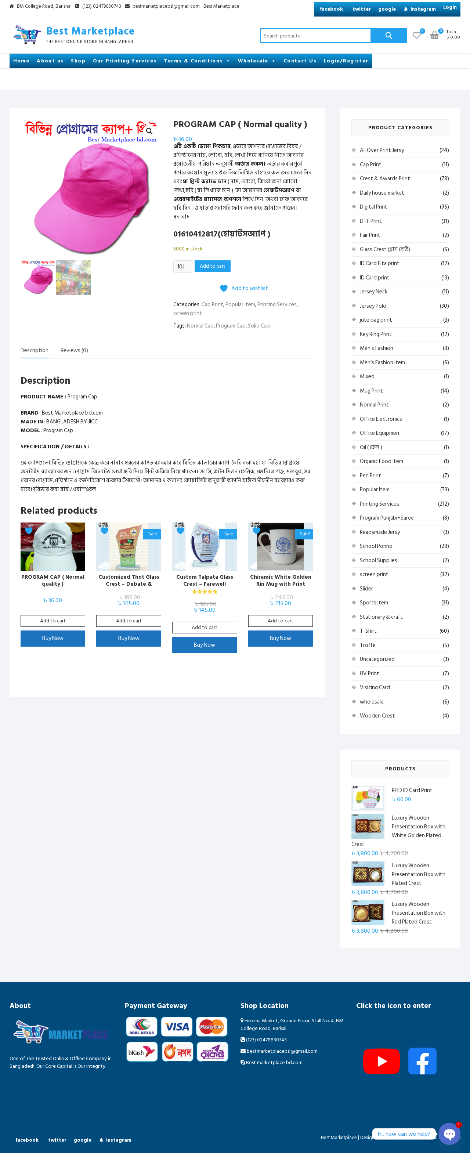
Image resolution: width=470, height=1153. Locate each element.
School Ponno (376, 546)
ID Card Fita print (380, 263)
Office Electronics (381, 419)
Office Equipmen (379, 433)
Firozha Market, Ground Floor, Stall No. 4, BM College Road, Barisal (292, 1024)
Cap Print (212, 304)
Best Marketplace (221, 6)
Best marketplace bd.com (274, 1062)
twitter (361, 9)
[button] (149, 131)
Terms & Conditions (193, 61)
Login (450, 7)
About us (50, 61)
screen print (187, 313)
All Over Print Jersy (382, 150)
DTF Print (371, 221)
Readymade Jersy (380, 532)
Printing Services (277, 304)
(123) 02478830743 (101, 6)
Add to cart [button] (53, 621)
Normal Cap (200, 325)
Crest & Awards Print (385, 178)
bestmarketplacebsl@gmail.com (166, 6)
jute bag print (376, 320)
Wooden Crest (377, 715)
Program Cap (231, 325)
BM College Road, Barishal (44, 6)
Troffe (368, 645)
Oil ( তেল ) (371, 447)
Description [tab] (34, 350)
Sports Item (374, 602)
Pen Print (370, 475)
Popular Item (240, 304)
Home (21, 61)
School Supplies (378, 560)
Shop (78, 61)
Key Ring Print (376, 334)
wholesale (372, 701)
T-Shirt (368, 631)
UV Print (369, 673)
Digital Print (373, 207)
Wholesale (253, 61)
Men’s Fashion (376, 348)
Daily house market (382, 193)
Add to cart (212, 266)
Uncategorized (377, 659)
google (387, 9)
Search (388, 35)
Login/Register (346, 61)
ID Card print (375, 277)
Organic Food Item (381, 461)
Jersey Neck (373, 291)
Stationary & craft (381, 617)
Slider (366, 588)
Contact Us (300, 61)
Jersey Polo (373, 306)
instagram (423, 9)
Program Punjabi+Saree (387, 518)
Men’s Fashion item (382, 362)
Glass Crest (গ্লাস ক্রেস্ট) (385, 249)
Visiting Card (375, 687)
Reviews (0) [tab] (74, 350)
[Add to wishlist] (29, 530)
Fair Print (370, 235)
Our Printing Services (124, 61)
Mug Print (371, 390)
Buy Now (53, 638)
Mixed (367, 376)
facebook (331, 9)
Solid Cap (259, 325)
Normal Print (374, 404)
